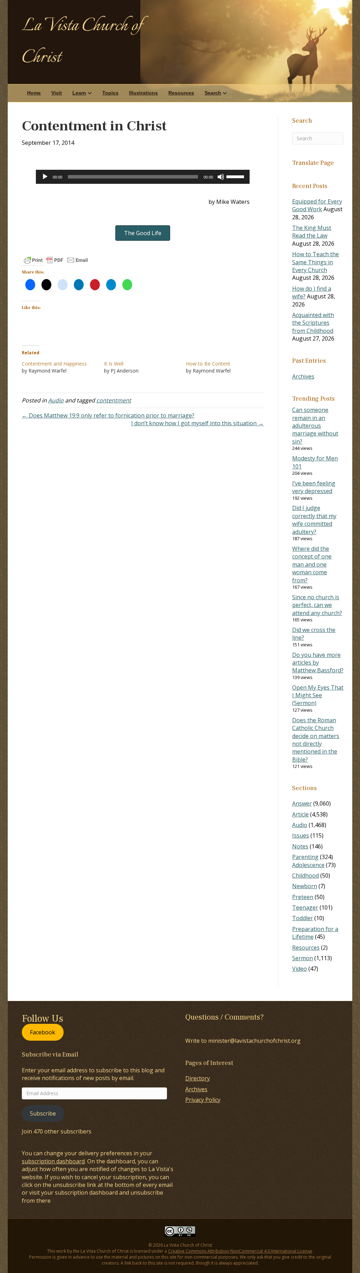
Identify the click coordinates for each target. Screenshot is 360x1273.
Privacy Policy (202, 1100)
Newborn (304, 886)
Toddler (302, 918)
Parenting (305, 857)
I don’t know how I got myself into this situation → (197, 423)
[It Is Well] (145, 367)
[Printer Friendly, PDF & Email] (56, 260)
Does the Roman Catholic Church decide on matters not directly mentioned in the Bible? (315, 739)
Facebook (42, 1032)
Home (34, 93)
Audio (56, 400)
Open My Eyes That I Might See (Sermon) (317, 695)
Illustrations (143, 93)
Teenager (305, 907)
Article (300, 814)
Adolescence (308, 865)
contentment (113, 400)
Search (213, 93)
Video (299, 968)
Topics (110, 93)
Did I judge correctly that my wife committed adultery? (314, 519)
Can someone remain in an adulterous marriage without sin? (315, 425)
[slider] (236, 176)
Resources (181, 93)
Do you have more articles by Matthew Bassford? (317, 662)
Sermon (302, 958)
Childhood (305, 875)
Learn (79, 93)
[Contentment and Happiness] (63, 367)
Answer (302, 803)
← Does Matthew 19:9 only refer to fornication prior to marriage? (108, 415)
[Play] (45, 176)
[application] (143, 177)
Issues (300, 835)
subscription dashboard (53, 1161)
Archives (303, 376)
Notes (300, 846)
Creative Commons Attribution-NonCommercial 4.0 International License (240, 1251)
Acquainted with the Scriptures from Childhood (313, 323)
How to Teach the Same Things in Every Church (315, 262)
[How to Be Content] (227, 367)
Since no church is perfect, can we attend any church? (317, 605)
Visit (56, 93)
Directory (197, 1078)
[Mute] (220, 176)
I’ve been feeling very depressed (313, 487)
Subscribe (43, 1113)
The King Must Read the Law (311, 231)
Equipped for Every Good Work (317, 205)
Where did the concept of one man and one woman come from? (312, 564)
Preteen (302, 897)
